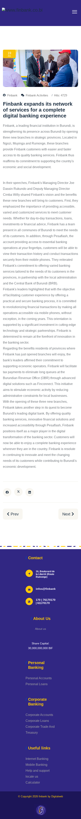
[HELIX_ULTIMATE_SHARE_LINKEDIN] (29, 492)
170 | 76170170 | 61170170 (45, 601)
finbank (43, 796)
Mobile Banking (36, 764)
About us (40, 628)
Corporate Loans (37, 720)
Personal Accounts (39, 678)
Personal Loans (37, 684)
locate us (32, 776)
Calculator (33, 782)
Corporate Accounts (39, 715)
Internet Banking (37, 758)
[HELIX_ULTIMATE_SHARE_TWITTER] (18, 492)
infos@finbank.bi (47, 588)
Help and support (38, 770)
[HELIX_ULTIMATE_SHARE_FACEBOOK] (7, 492)
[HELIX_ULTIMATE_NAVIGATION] (74, 11)
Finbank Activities (37, 95)
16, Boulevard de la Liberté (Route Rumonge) (45, 574)
